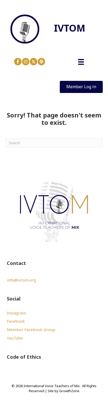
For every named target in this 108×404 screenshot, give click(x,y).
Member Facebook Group (31, 329)
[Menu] (81, 62)
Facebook (16, 321)
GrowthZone (69, 390)
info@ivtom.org (21, 280)
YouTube (15, 338)
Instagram (16, 313)
